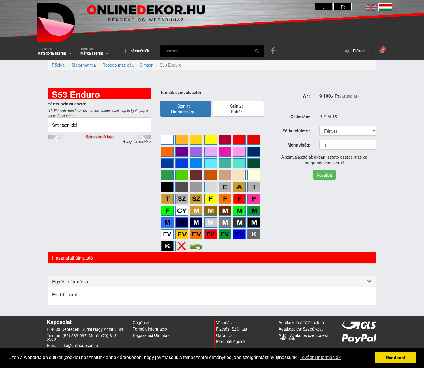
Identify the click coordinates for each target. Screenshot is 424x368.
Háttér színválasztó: (67, 103)
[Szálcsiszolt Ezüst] (182, 199)
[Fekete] (167, 187)
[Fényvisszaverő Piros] (210, 234)
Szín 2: (236, 108)
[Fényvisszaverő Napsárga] (182, 234)
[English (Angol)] (371, 7)
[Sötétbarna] (196, 175)
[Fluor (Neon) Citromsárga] (210, 199)
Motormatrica (84, 65)
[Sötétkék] (167, 163)
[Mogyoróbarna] (210, 175)
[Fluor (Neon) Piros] (239, 199)
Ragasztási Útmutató (152, 335)
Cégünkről (142, 322)
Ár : (307, 96)
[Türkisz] (225, 163)
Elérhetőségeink (230, 341)
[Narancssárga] (167, 151)
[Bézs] (239, 175)
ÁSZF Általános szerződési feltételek (303, 336)
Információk (139, 51)
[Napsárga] (182, 140)
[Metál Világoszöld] (239, 211)
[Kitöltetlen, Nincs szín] (182, 246)
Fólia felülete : (296, 131)
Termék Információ (150, 329)
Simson (146, 65)
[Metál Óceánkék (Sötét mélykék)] (196, 222)
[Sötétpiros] (254, 140)
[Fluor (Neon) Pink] (254, 199)
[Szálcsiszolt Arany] (196, 199)
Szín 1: (184, 108)
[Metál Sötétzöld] (254, 211)
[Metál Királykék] (182, 222)
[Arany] (239, 187)
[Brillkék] (182, 163)
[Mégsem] (196, 246)
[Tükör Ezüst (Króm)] (254, 187)
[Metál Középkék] (167, 222)
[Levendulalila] (196, 151)
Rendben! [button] (395, 357)
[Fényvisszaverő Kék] (239, 234)
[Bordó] (225, 140)
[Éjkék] (254, 151)
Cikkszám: (300, 116)
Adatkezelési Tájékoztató (301, 322)
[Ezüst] (225, 187)
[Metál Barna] (225, 211)
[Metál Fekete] (254, 222)
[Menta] (239, 163)
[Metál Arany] (196, 211)
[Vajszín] (254, 175)
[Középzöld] (167, 175)
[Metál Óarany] (210, 211)
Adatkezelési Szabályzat (301, 329)
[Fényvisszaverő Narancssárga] (196, 234)
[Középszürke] (196, 187)
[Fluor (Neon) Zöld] (167, 211)
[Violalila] (182, 151)
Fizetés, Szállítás (231, 329)
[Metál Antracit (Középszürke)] (225, 222)
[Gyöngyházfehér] (182, 211)
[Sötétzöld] (254, 163)
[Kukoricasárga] (196, 140)
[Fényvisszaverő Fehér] (167, 234)
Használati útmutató (72, 257)
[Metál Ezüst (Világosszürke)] (210, 222)
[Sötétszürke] (182, 187)
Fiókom (358, 51)
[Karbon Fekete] (167, 246)
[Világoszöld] (182, 175)
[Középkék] (196, 163)
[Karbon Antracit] (254, 234)
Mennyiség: (299, 145)
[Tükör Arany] (167, 199)
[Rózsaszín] (239, 151)
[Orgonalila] (210, 151)
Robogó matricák (118, 65)
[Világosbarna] (225, 175)
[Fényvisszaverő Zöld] (225, 234)
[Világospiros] (239, 140)
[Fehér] (167, 140)
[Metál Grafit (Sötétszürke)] (239, 222)
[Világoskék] (210, 163)
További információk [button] (320, 357)
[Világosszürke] (210, 187)
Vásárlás (224, 322)
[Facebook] (273, 51)
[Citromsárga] (210, 140)
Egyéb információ (70, 281)
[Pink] (225, 151)
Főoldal (58, 65)
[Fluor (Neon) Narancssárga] (225, 199)
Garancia (224, 335)
